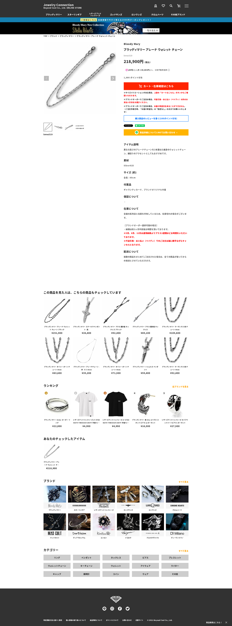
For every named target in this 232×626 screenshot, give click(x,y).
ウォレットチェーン (57, 565)
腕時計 (86, 574)
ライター (175, 565)
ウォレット (116, 565)
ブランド (53, 36)
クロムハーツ (157, 14)
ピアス (145, 557)
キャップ (57, 574)
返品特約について (96, 620)
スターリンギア (74, 14)
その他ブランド (178, 14)
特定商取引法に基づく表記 (53, 620)
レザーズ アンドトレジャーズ (95, 14)
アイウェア (146, 565)
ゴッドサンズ (116, 14)
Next (113, 78)
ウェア (145, 574)
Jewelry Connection (59, 5)
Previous (46, 78)
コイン (116, 574)
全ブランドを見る (180, 386)
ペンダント (86, 557)
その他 (175, 574)
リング (57, 557)
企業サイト (139, 620)
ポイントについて (112, 620)
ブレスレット (175, 557)
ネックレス (116, 557)
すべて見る (183, 481)
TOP (45, 36)
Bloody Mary (132, 44)
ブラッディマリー (54, 14)
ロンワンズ (137, 14)
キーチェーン (86, 565)
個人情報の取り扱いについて (76, 620)
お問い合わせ (127, 620)
